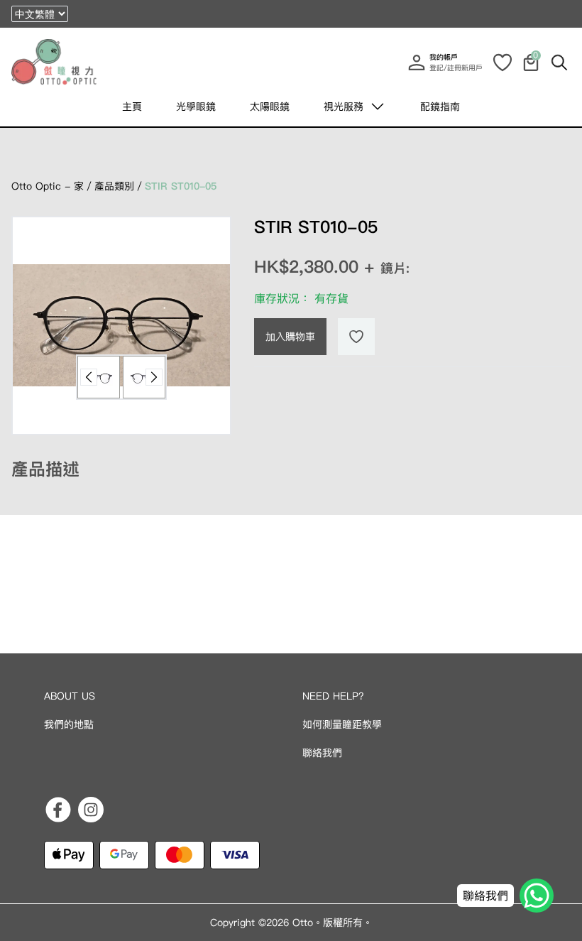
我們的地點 (69, 724)
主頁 (132, 106)
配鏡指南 (440, 106)
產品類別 (114, 186)
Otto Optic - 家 (47, 186)
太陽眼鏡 (270, 106)
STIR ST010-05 (180, 186)
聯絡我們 (322, 753)
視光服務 (343, 106)
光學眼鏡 (196, 106)
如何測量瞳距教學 (342, 724)
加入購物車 (290, 337)
